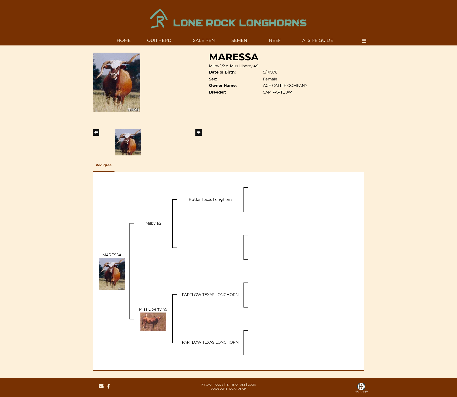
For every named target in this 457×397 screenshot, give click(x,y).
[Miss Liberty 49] (153, 321)
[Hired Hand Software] (361, 390)
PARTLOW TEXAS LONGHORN (210, 295)
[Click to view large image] (116, 82)
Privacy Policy (212, 384)
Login (252, 384)
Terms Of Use (235, 384)
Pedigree (104, 165)
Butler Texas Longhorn (210, 199)
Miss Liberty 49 (244, 66)
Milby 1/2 (217, 66)
